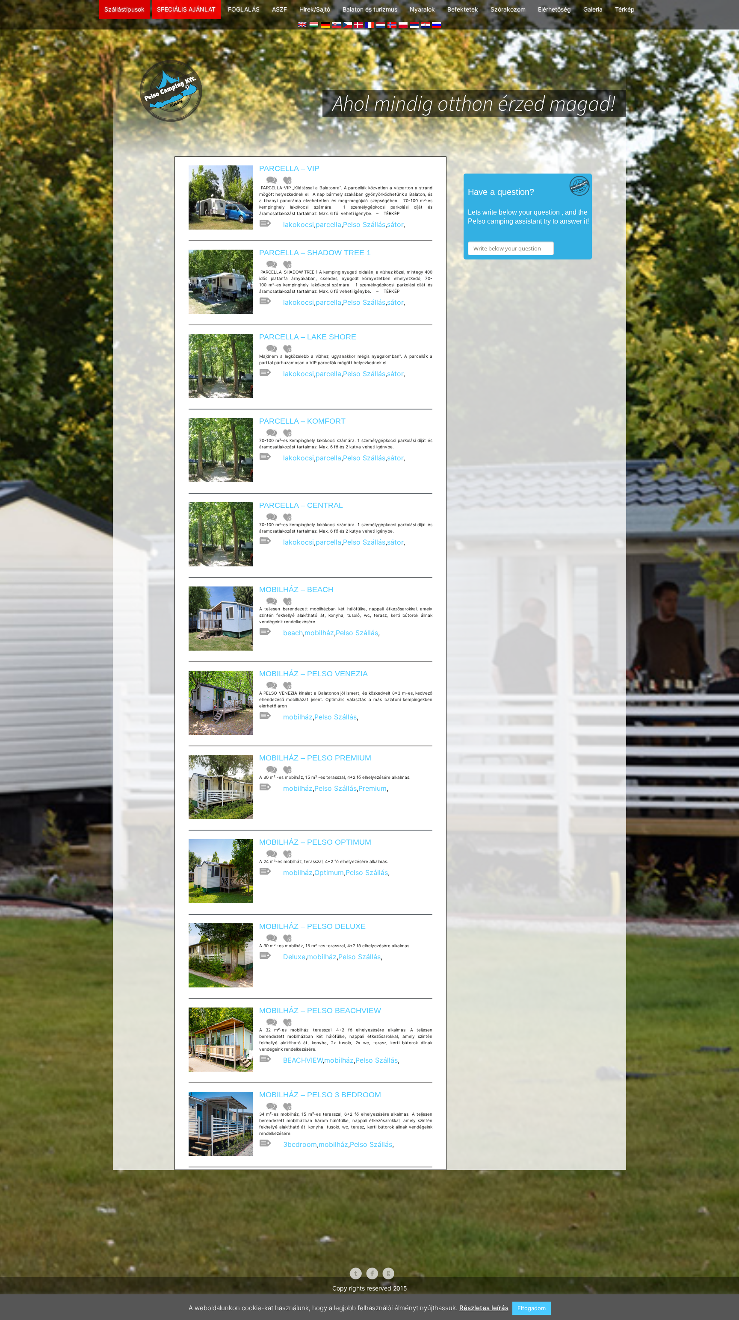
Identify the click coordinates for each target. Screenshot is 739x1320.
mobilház (319, 632)
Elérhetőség (554, 9)
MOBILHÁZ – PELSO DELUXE (312, 926)
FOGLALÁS (244, 9)
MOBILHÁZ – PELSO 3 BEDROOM (320, 1094)
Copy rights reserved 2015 (369, 1288)
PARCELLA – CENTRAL (301, 505)
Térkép (625, 9)
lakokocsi (298, 224)
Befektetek (462, 9)
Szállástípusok (124, 9)
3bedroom (300, 1144)
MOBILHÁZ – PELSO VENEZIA (313, 673)
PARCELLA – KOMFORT (302, 421)
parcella (328, 224)
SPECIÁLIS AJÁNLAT (186, 9)
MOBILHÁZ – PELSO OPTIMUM (315, 842)
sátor (395, 224)
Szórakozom (508, 9)
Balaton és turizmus (370, 9)
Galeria (593, 9)
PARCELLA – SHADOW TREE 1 (315, 252)
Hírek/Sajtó (314, 9)
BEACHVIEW (302, 1060)
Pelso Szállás (364, 224)
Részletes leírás (483, 1308)
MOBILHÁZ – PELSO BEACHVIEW (320, 1010)
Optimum (329, 872)
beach (293, 632)
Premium (372, 788)
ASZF (279, 9)
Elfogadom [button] (531, 1308)
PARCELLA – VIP (289, 168)
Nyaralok (422, 9)
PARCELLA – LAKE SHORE (307, 337)
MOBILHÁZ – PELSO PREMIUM (315, 758)
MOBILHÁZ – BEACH (296, 589)
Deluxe (294, 956)
